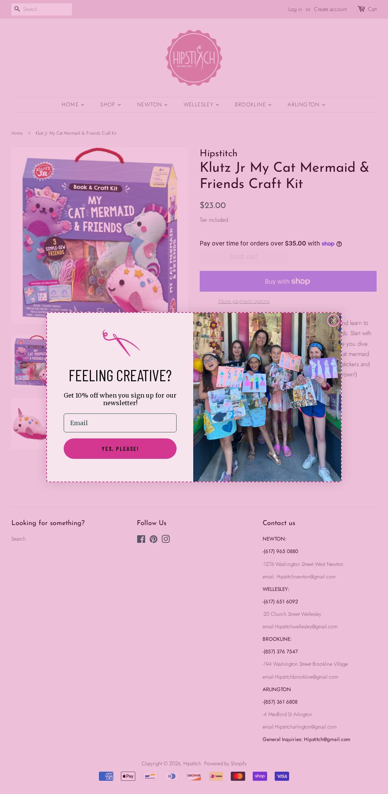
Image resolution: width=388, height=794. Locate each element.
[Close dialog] (333, 320)
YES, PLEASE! (120, 448)
